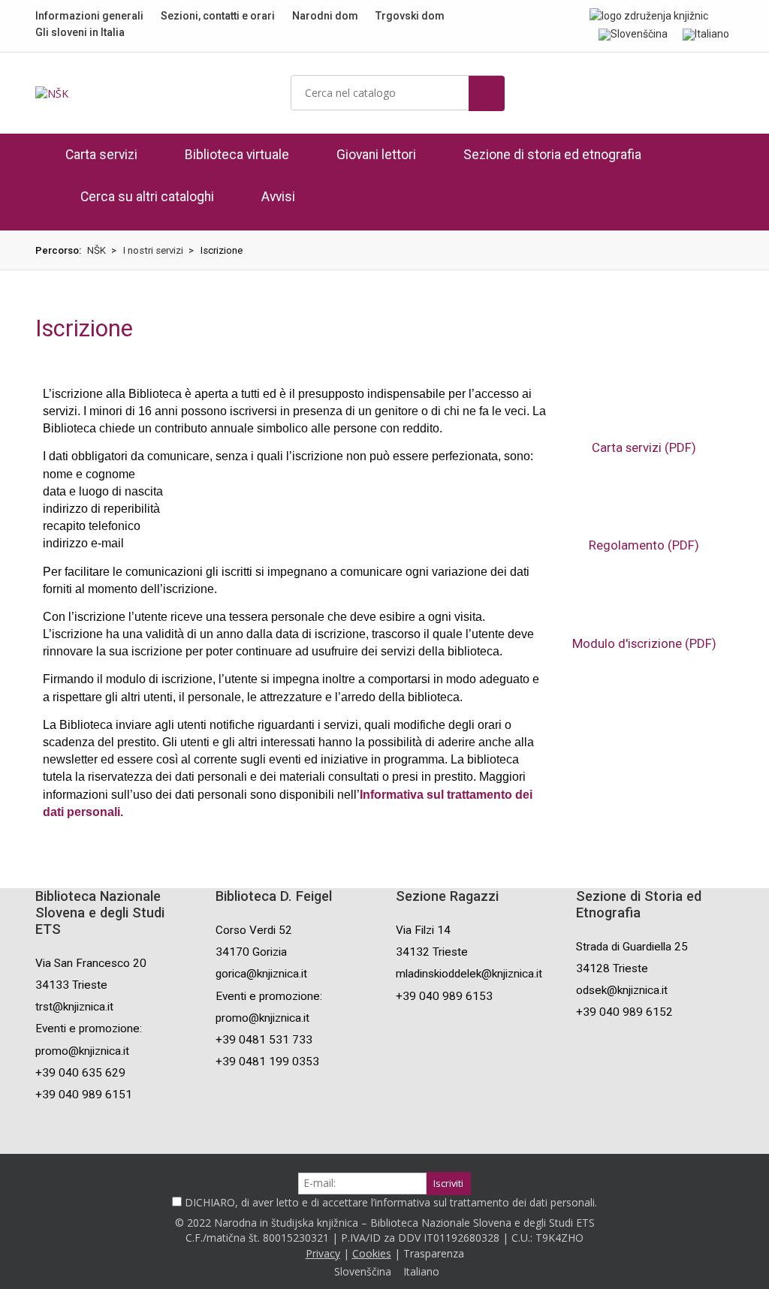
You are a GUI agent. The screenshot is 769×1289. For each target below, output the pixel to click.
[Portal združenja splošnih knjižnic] (649, 15)
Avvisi (278, 196)
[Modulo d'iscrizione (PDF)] (644, 605)
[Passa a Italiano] (706, 34)
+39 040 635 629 (80, 1073)
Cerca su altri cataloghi (147, 196)
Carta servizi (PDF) (644, 447)
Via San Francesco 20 (90, 963)
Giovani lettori (376, 154)
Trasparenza (433, 1253)
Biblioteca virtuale (237, 154)
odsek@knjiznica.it (622, 990)
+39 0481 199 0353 (267, 1061)
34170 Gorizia (251, 952)
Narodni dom (325, 16)
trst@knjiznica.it (74, 1006)
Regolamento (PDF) (644, 545)
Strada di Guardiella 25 (632, 946)
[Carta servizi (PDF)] (644, 410)
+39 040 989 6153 (444, 996)
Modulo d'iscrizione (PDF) (644, 643)
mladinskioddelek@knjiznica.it (469, 973)
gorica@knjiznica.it (261, 973)
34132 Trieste (432, 952)
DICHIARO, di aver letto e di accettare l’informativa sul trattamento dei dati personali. (391, 1202)
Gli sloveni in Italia (80, 32)
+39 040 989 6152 (624, 1012)
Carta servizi (101, 154)
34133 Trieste (71, 985)
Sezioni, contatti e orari (218, 16)
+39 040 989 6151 (83, 1094)
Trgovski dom (410, 16)
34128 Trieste (612, 968)
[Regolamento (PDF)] (644, 508)
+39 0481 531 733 (264, 1040)
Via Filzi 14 (423, 930)
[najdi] (487, 93)
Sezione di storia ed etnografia (552, 154)
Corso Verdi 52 (254, 930)
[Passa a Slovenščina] (633, 34)
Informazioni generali (89, 16)
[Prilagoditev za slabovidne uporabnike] (729, 15)
